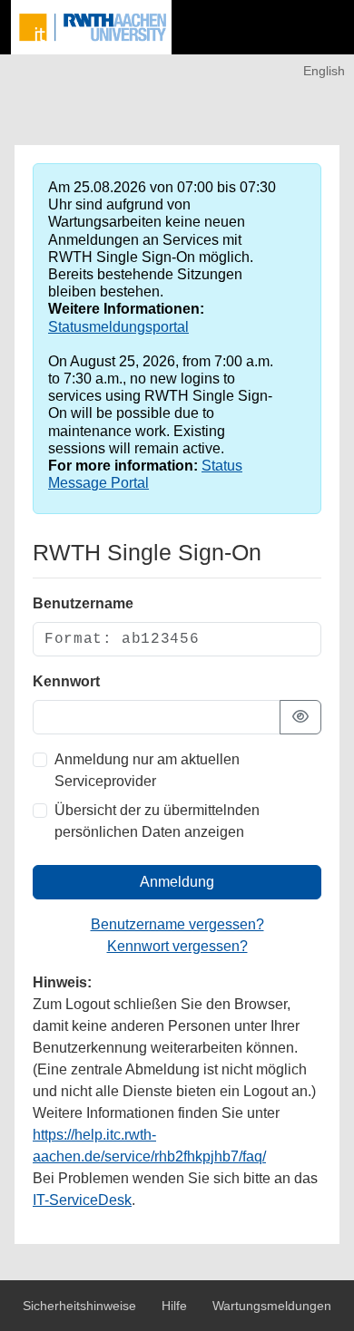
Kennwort (66, 681)
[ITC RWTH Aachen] (91, 27)
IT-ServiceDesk (82, 1200)
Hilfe (176, 1305)
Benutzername (83, 603)
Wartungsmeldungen (271, 1305)
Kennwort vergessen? (177, 946)
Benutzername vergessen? (177, 924)
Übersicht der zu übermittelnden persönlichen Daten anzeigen (157, 821)
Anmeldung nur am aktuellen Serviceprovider (147, 770)
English (324, 70)
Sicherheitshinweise (81, 1305)
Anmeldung (177, 881)
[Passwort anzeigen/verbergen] (300, 717)
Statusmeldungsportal (118, 327)
